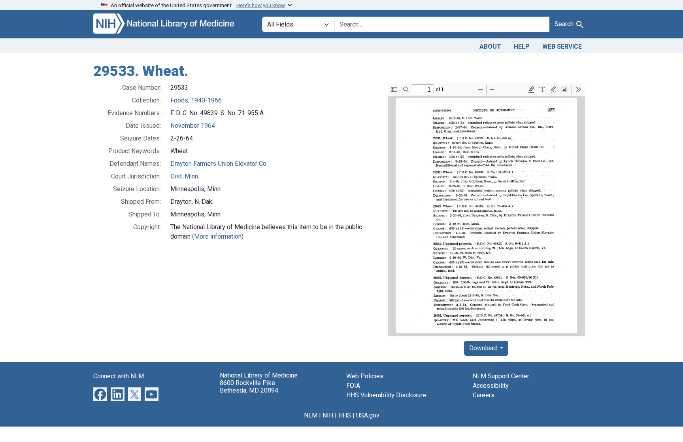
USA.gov (367, 415)
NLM (310, 415)
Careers (483, 395)
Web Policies (364, 376)
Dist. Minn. (184, 176)
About (490, 46)
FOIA (353, 385)
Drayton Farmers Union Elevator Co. (219, 163)
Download (483, 348)
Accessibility (491, 385)
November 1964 (192, 125)
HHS (344, 415)
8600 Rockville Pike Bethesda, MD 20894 (249, 386)
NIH (328, 415)
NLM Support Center (501, 376)
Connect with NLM (118, 376)
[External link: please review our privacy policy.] (100, 393)
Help (522, 46)
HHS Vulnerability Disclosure (386, 395)
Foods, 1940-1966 (196, 100)
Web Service (562, 46)
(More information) (217, 236)
